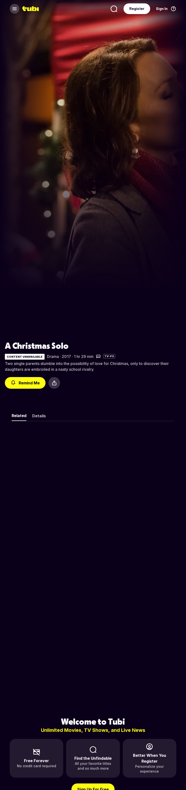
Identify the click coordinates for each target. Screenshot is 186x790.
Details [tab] (39, 415)
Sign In (162, 9)
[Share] (54, 383)
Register (136, 9)
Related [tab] (19, 415)
